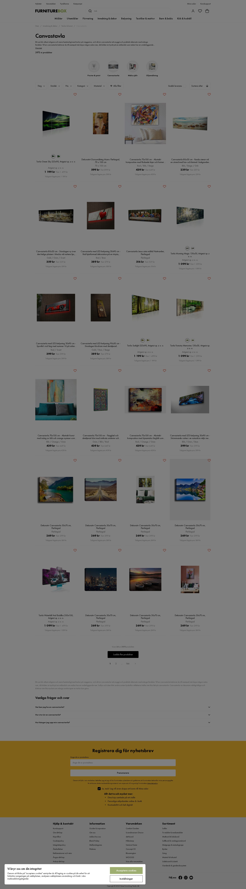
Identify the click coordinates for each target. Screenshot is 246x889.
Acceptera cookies (126, 870)
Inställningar (126, 878)
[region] (75, 874)
